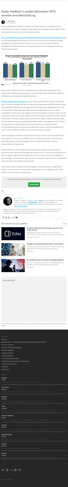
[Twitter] (11, 217)
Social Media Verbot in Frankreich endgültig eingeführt (45, 260)
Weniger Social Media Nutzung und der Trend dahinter (45, 244)
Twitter (3, 406)
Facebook (4, 378)
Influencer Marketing (7, 350)
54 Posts (3, 455)
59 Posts (3, 436)
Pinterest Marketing (7, 356)
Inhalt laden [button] (34, 184)
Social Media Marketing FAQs (10, 358)
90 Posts (3, 418)
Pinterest (4, 453)
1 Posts (3, 380)
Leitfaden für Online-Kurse (9, 364)
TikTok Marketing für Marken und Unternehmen (15, 361)
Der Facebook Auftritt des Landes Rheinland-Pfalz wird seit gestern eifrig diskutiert (32, 38)
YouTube (3, 444)
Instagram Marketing (7, 353)
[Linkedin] (8, 217)
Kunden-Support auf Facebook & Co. (14, 102)
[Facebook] (3, 217)
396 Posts (4, 399)
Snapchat (4, 425)
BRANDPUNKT (32, 202)
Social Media (36, 237)
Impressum (4, 366)
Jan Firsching (11, 21)
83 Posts (3, 427)
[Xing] (14, 217)
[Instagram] (6, 217)
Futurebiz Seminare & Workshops (11, 347)
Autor (40, 200)
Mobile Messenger (6, 434)
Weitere (65, 223)
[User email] (16, 217)
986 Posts (4, 389)
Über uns (4, 339)
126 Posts (4, 408)
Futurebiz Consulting (20, 206)
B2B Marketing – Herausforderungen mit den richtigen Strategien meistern (23, 342)
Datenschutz (5, 369)
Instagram (29, 237)
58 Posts (3, 446)
